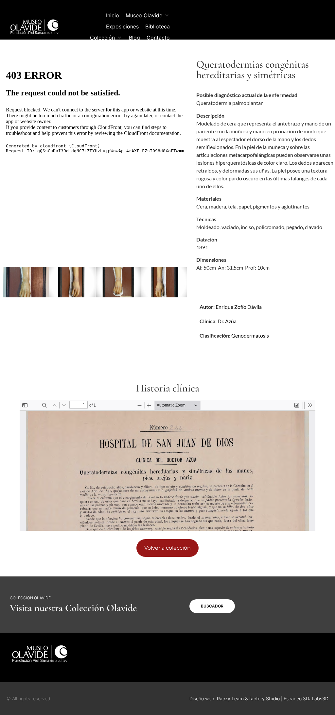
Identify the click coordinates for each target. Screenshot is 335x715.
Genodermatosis (250, 335)
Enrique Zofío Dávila (239, 307)
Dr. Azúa (227, 321)
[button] (147, 15)
